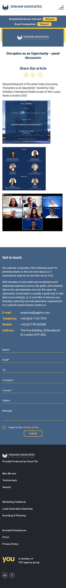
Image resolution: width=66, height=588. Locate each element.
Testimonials (9, 480)
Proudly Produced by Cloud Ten (20, 461)
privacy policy (31, 427)
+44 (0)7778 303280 (33, 324)
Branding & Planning (14, 515)
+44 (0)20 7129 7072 (33, 318)
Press (5, 537)
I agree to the (23, 427)
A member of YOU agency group (29, 560)
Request (49, 19)
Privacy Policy (10, 544)
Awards (6, 487)
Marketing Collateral (14, 501)
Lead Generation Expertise (17, 508)
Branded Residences (14, 530)
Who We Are (9, 473)
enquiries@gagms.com (35, 312)
